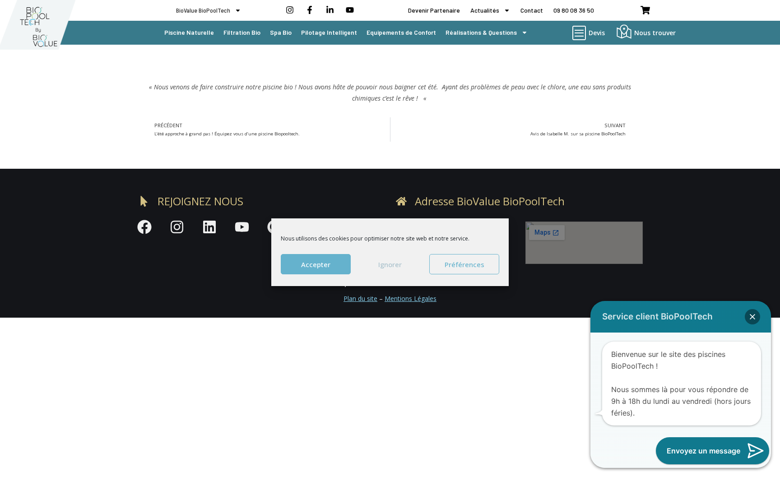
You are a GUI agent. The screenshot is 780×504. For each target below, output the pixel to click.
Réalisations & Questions (481, 32)
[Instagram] (177, 227)
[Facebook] (144, 227)
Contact (531, 10)
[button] (752, 316)
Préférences (464, 263)
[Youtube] (242, 227)
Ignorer (390, 263)
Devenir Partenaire (434, 10)
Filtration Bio (241, 32)
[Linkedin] (209, 227)
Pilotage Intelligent (329, 32)
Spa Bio (281, 32)
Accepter (315, 263)
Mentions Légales (410, 298)
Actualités (484, 10)
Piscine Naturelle (189, 32)
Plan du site (360, 298)
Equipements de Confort (401, 32)
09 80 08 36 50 (573, 10)
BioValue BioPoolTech (203, 10)
